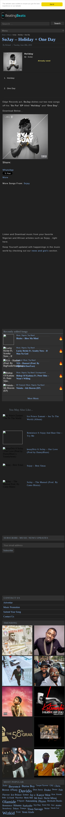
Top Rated (31, 335)
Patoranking (31, 801)
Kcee (53, 794)
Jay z (32, 794)
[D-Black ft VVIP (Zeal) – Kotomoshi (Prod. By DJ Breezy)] (49, 701)
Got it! (52, 4)
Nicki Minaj (50, 798)
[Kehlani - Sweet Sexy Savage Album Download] (17, 701)
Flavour (6, 794)
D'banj (13, 789)
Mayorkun (19, 798)
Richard (8, 45)
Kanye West (43, 794)
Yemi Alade (28, 812)
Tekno (16, 808)
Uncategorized (41, 372)
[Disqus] (32, 291)
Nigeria (24, 335)
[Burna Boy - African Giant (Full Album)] (17, 640)
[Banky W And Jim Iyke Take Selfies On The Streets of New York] (49, 671)
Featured (19, 360)
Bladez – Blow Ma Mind (27, 338)
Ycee (18, 812)
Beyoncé (14, 786)
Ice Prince (16, 794)
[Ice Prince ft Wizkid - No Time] (49, 640)
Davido (25, 790)
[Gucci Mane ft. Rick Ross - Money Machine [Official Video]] (49, 762)
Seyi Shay (37, 805)
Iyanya (26, 794)
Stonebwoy (7, 808)
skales (58, 805)
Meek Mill (28, 798)
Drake (47, 789)
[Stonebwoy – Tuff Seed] (49, 732)
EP (17, 385)
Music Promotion (11, 607)
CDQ (51, 786)
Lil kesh (10, 798)
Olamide (9, 802)
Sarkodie (27, 805)
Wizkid (8, 813)
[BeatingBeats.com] (14, 12)
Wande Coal (55, 808)
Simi (52, 805)
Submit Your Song (12, 612)
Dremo (54, 789)
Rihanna (17, 805)
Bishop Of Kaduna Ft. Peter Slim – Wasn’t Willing (32, 377)
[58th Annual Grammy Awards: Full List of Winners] (17, 732)
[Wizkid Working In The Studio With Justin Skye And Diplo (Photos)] (17, 762)
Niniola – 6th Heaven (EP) (28, 388)
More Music (33, 398)
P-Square (20, 801)
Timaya (23, 808)
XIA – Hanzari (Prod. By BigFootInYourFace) (27, 364)
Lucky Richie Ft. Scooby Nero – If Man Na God (32, 352)
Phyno (42, 801)
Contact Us (8, 616)
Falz (61, 789)
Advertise (8, 602)
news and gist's (40, 250)
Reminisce (7, 805)
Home (4, 35)
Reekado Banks (54, 801)
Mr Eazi (38, 798)
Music (9, 35)
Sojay (27, 183)
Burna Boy (28, 786)
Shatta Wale (46, 805)
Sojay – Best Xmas (36, 466)
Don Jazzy (38, 789)
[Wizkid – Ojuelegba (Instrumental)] (17, 671)
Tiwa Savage (35, 809)
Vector (47, 808)
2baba (4, 786)
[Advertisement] (28, 208)
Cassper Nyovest (42, 785)
